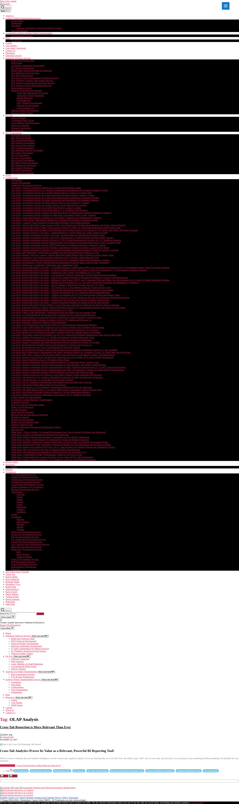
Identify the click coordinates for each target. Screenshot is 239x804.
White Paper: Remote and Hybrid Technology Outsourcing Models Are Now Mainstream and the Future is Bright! (61, 444)
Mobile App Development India (25, 422)
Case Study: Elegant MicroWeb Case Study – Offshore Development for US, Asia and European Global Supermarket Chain (65, 295)
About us (10, 16)
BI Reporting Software (41, 771)
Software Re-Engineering (28, 105)
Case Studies (11, 45)
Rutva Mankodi (12, 579)
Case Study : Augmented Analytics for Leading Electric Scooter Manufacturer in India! (49, 205)
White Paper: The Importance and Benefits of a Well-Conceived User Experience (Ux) (49, 452)
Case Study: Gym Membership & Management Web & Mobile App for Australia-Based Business (53, 315)
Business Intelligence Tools (189, 771)
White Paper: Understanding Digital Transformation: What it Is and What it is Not (46, 454)
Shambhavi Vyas (13, 584)
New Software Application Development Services (33, 83)
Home (8, 175)
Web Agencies (17, 130)
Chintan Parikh (12, 597)
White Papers (17, 705)
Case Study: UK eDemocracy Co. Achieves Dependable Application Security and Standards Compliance (57, 377)
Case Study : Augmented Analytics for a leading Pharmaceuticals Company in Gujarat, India (51, 193)
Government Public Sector (22, 120)
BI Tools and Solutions (97, 771)
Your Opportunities (19, 31)
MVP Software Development (24, 641)
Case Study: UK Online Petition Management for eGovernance (38, 385)
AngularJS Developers (21, 135)
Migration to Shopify (20, 417)
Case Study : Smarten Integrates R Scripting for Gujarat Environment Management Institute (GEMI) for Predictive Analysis (65, 250)
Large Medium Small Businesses (25, 123)
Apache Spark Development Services (27, 484)
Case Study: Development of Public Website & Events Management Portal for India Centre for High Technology (60, 262)
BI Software (78, 771)
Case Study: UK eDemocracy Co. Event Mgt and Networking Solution (42, 380)
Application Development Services (26, 185)
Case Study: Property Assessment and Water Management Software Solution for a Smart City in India (55, 342)
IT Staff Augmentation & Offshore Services (30, 648)
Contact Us (10, 50)
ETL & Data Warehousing (22, 68)
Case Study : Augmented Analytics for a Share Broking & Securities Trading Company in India (52, 195)
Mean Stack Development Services (26, 547)
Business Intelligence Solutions (159, 771)
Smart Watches (23, 554)
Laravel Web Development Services (26, 542)
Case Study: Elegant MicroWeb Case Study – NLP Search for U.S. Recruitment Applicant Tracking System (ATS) (61, 287)
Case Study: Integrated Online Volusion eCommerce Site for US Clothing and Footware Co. (51, 320)
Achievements (17, 21)
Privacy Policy (12, 462)
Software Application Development (26, 90)
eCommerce (16, 517)
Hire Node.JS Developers (22, 168)
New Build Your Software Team (25, 73)
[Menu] (225, 6)
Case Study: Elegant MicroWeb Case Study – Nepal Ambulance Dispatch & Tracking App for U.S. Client (57, 285)
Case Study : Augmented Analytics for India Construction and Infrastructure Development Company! (55, 200)
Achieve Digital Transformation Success (23, 18)
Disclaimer (10, 53)
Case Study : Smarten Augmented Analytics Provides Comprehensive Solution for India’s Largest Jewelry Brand (60, 247)
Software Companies (20, 125)
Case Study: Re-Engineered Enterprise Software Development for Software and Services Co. (51, 345)
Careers (9, 43)
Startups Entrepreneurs (21, 128)
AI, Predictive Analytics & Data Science (28, 651)
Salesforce (15, 569)
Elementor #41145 (14, 55)
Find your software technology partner (28, 405)
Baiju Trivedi (11, 592)
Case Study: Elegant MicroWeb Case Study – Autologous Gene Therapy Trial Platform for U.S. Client (56, 272)
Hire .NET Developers (21, 138)
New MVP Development (22, 75)
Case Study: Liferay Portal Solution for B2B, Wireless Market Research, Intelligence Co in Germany (55, 330)
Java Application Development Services (28, 539)
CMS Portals (16, 63)
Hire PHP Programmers (21, 170)
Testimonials (16, 23)
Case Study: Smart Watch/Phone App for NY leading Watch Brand (40, 360)
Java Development (19, 410)
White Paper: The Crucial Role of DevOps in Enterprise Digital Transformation (45, 449)
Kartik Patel (11, 587)
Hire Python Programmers (22, 173)
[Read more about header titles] (5, 3)
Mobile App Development (22, 420)
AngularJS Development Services (26, 482)
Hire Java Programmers (21, 158)
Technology (11, 472)
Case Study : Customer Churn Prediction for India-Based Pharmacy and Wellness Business (50, 223)
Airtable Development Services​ (24, 477)
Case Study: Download (16, 48)
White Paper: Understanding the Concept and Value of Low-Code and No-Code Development (52, 457)
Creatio (14, 514)
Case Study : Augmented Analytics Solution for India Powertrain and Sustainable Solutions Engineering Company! (61, 213)
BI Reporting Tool (62, 771)
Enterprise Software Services (18, 58)
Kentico (20, 502)
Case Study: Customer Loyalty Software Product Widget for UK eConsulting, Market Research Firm (55, 257)
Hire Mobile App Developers (24, 165)
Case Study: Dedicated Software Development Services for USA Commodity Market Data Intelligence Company (60, 260)
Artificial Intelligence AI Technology (27, 487)
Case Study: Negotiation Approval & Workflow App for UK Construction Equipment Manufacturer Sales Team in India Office (66, 335)
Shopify (20, 527)
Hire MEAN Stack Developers (24, 163)
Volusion (20, 529)
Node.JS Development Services (25, 559)
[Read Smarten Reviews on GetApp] (16, 793)
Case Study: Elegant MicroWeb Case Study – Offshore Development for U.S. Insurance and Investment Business (60, 292)
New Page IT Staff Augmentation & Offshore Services (35, 78)
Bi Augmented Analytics (22, 35)
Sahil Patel (10, 604)
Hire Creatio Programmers (22, 148)
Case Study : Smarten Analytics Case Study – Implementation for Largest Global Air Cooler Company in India (59, 233)
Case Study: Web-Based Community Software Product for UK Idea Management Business (50, 392)
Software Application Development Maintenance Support (36, 427)
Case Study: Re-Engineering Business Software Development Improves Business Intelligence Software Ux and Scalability (64, 350)
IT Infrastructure (24, 100)
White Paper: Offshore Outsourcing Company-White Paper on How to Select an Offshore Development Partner (59, 442)
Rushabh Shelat (12, 582)
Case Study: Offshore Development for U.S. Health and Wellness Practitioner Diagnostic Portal (52, 337)
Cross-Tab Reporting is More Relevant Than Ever (35, 727)
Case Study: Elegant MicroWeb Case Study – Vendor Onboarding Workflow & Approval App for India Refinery (60, 302)
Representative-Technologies (23, 567)
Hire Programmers (14, 133)
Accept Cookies (196, 803)
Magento (20, 524)
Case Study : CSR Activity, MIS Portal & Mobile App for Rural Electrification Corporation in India (54, 220)
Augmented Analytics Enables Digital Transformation (29, 33)
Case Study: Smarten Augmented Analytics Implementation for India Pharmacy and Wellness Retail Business (58, 365)
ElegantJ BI (8, 737)
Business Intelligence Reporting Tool (127, 771)
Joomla (20, 499)
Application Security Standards (30, 95)
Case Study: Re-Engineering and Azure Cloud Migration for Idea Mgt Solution (45, 347)
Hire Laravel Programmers (22, 160)
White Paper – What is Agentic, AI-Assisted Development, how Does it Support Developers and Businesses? (58, 432)
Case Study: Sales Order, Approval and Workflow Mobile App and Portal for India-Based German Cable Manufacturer (63, 355)
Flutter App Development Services (26, 532)
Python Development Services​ (24, 564)
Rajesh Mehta (12, 577)
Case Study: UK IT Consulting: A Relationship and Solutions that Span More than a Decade (51, 382)
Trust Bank (16, 26)
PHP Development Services (23, 562)
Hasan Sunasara (13, 599)
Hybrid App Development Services (26, 534)
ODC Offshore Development (29, 103)
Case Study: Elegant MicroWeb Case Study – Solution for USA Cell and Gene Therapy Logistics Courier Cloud (60, 300)
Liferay (20, 504)
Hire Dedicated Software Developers (27, 150)
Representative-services (21, 88)
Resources (10, 464)
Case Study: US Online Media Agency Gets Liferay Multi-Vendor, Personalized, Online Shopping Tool (56, 390)
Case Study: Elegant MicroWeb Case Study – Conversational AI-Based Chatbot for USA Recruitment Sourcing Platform (63, 275)
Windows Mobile (24, 557)
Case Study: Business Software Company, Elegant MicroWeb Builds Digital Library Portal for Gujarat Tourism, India (62, 255)
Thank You (10, 574)
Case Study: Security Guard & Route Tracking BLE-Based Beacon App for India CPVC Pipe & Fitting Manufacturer (62, 357)
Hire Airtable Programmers (23, 140)
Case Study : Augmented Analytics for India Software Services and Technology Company (50, 203)
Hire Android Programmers (23, 143)
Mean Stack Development (22, 412)
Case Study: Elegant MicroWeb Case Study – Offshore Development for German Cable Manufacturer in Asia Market (62, 290)
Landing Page (12, 178)
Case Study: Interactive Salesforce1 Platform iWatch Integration (39, 322)
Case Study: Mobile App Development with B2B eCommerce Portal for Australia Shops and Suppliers (56, 332)
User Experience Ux (25, 108)
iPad (18, 552)
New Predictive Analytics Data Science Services (32, 80)
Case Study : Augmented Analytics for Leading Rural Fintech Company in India (46, 208)
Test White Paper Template (17, 572)
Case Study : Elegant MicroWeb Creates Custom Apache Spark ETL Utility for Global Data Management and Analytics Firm (65, 228)
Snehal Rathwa (12, 589)
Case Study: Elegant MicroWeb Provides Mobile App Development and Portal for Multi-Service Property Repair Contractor (65, 305)
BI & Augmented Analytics (23, 674)
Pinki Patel (10, 602)
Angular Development (21, 183)
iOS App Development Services (25, 537)
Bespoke (20, 519)
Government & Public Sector (23, 666)
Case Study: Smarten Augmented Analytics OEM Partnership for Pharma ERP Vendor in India (52, 372)
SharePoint (21, 507)
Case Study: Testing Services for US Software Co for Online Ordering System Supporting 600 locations (56, 375)
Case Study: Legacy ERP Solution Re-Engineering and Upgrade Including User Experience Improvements (57, 327)
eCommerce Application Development (28, 65)
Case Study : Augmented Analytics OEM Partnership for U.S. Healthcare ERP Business (49, 210)
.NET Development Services (23, 474)
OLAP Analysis (211, 771)
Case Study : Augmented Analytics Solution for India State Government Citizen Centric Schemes (53, 215)
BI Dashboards (21, 771)
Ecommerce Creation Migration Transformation (31, 400)
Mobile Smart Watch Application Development (31, 70)
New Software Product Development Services (31, 85)
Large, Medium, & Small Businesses (27, 664)
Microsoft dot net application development (29, 415)
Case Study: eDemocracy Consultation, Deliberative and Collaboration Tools (44, 265)
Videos (14, 467)
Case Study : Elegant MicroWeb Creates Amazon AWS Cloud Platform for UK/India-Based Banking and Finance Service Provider (68, 225)
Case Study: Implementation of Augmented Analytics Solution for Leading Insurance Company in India (56, 317)
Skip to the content (8, 1)
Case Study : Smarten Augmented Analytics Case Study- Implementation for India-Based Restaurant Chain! (58, 235)
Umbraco (21, 509)
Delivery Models (18, 118)
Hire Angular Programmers (23, 145)
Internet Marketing (25, 98)
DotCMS (21, 494)
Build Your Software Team (22, 60)
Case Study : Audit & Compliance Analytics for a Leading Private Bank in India (46, 188)
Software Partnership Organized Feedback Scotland (39, 28)
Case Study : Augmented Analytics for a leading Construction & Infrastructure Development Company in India (59, 190)
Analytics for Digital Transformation (21, 671)
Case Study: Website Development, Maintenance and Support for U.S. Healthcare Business (51, 395)
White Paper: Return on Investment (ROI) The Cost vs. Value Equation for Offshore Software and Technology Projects (63, 447)
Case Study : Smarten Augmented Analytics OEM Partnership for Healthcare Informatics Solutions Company (58, 245)
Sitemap (9, 469)
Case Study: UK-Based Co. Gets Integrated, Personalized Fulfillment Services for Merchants (51, 387)
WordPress (21, 512)
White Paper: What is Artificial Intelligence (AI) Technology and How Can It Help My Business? (53, 459)
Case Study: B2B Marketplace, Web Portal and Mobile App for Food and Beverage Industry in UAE (55, 252)
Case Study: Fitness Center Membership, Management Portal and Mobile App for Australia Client (53, 312)
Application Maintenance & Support (32, 93)
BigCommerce (23, 522)
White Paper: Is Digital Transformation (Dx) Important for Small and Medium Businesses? (50, 440)
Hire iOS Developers (20, 155)
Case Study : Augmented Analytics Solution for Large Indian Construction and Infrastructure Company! (56, 218)
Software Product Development (25, 110)
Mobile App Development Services (26, 549)
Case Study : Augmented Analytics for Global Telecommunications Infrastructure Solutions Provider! (55, 198)
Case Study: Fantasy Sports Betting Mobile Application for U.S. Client (42, 310)
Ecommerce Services (20, 402)
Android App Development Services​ (27, 479)
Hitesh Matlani (12, 594)
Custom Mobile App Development (26, 397)
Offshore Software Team (22, 425)
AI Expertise (16, 180)
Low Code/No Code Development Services (30, 544)
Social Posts (16, 40)
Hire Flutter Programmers (22, 153)
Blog (8, 38)
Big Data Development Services (25, 489)
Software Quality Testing (22, 113)
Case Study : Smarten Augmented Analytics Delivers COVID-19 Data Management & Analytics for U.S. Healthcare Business (66, 240)
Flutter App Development (22, 407)
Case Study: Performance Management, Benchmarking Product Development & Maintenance (52, 340)
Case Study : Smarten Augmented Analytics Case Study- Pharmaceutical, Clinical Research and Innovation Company (62, 238)
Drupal (20, 497)
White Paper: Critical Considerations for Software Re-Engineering (40, 435)
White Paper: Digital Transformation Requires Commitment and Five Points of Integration (50, 437)
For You (9, 115)
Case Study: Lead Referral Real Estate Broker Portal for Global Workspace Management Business (54, 325)
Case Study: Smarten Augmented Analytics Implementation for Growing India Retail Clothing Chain (55, 362)
